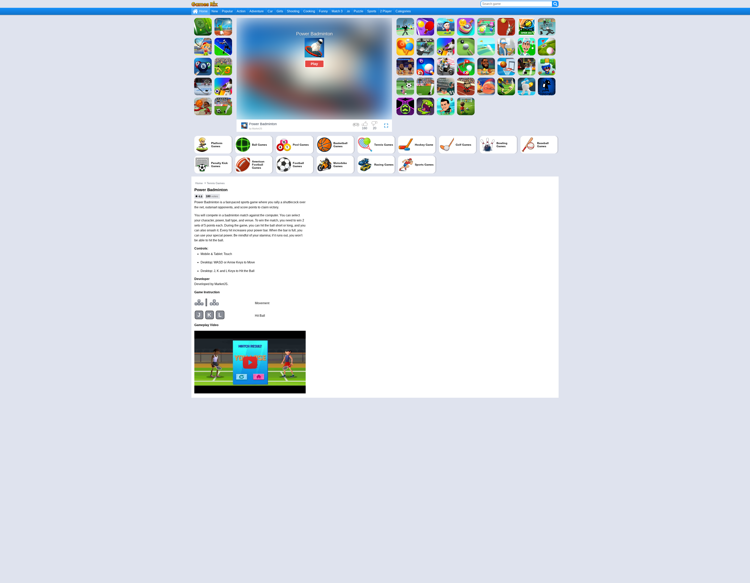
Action (241, 11)
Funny (323, 11)
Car (270, 11)
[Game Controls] (356, 126)
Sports (371, 11)
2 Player (386, 11)
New (215, 11)
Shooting (293, 11)
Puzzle (358, 11)
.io (348, 11)
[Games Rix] (204, 4)
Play (314, 64)
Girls (280, 11)
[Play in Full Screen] (385, 126)
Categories (403, 11)
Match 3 (337, 11)
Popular (227, 11)
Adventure (256, 11)
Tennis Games (216, 183)
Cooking (309, 11)
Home (203, 11)
